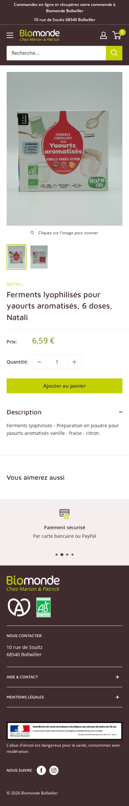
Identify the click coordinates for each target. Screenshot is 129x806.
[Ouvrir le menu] (10, 35)
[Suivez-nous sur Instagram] (54, 770)
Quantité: (17, 362)
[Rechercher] (114, 53)
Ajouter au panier (64, 385)
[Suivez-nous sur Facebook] (41, 770)
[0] (117, 35)
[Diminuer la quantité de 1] (39, 362)
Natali (15, 284)
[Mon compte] (103, 35)
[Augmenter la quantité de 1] (74, 362)
